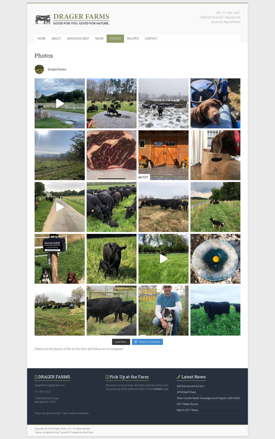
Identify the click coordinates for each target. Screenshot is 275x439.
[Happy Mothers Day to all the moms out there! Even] (112, 207)
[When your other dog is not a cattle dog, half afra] (215, 103)
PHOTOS (115, 38)
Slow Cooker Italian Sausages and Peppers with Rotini (208, 398)
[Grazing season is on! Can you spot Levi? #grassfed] (163, 259)
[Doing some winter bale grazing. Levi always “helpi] (163, 207)
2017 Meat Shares (187, 404)
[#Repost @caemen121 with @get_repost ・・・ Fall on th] (163, 155)
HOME (42, 38)
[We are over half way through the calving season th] (112, 259)
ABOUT (56, 38)
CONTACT (151, 38)
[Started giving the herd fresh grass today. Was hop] (112, 103)
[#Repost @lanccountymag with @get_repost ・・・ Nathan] (163, 311)
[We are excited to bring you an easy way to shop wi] (60, 103)
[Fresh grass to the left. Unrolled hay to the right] (60, 311)
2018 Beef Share (186, 392)
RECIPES (133, 38)
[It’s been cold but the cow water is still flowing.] (215, 259)
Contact (157, 388)
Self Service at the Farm (190, 386)
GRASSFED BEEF (78, 38)
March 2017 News (187, 410)
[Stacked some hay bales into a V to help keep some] (163, 103)
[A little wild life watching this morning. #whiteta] (60, 155)
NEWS (99, 38)
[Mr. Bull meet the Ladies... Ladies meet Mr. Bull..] (215, 311)
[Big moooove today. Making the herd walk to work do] (60, 207)
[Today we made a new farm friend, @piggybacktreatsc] (215, 155)
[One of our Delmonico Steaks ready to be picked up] (112, 155)
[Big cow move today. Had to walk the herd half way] (215, 207)
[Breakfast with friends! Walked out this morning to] (112, 311)
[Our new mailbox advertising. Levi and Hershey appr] (60, 259)
